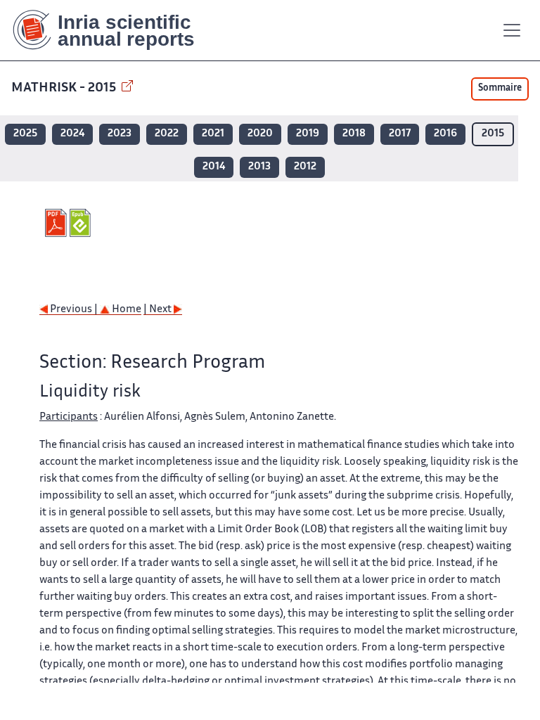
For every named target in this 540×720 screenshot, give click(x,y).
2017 (400, 134)
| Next (158, 309)
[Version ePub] (82, 223)
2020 (260, 134)
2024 (72, 134)
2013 (259, 167)
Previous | (74, 309)
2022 (167, 134)
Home (125, 309)
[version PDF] (57, 223)
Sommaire (500, 88)
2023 (119, 134)
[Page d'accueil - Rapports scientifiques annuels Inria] (113, 30)
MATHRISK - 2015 (65, 88)
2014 (213, 167)
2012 (305, 167)
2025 (25, 134)
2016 (445, 134)
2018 (354, 134)
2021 (213, 134)
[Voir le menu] (512, 30)
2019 (307, 134)
